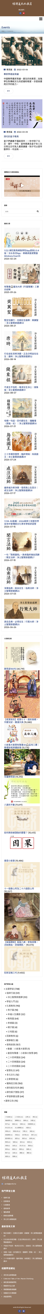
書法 (22, 1142)
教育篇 (9, 69)
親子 (7, 1153)
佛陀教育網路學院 (10, 1282)
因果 (22, 1124)
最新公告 (9, 1101)
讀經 (29, 1153)
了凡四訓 (8, 1117)
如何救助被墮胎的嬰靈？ (16, 832)
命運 (33, 1120)
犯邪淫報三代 (10, 973)
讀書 (22, 1153)
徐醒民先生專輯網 (10, 1293)
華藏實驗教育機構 (10, 1289)
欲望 (29, 1142)
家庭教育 (8, 1135)
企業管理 (11, 1079)
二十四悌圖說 (14, 1062)
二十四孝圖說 (14, 1057)
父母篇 (11, 1031)
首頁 (3, 31)
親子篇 (11, 1027)
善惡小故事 (9, 860)
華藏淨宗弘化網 (9, 1286)
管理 (30, 1145)
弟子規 (25, 1135)
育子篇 (11, 1010)
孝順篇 (11, 1023)
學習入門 (11, 1001)
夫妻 (28, 1127)
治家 (14, 1145)
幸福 (17, 1135)
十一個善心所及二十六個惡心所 (19, 888)
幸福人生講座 (14, 1014)
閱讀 (14, 1156)
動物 (25, 1120)
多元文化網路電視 (10, 1219)
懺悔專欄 (7, 1212)
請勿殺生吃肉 (13, 1088)
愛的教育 (8, 1138)
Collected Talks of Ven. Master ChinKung (18, 1279)
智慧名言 (11, 1070)
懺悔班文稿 (12, 1083)
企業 (28, 1117)
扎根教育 (11, 1006)
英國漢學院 (8, 1297)
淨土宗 (22, 1145)
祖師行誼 (11, 993)
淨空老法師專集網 (10, 1275)
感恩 (17, 1138)
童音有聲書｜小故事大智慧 (20, 1053)
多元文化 (11, 1075)
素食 (7, 1149)
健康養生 (11, 1040)
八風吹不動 (9, 805)
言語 (14, 1153)
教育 (7, 1142)
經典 (14, 1149)
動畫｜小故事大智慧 (17, 1049)
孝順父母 (16, 1131)
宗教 (25, 1131)
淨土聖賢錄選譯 (15, 997)
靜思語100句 (10, 669)
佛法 (35, 1117)
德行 (34, 1135)
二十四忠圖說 (14, 1066)
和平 (7, 1124)
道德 (7, 1156)
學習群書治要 (13, 1096)
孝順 (7, 1131)
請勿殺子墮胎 (13, 1092)
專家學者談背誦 (11, 74)
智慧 (15, 1142)
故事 (32, 1138)
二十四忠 (19, 1117)
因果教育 (11, 1036)
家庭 (32, 1131)
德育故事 (11, 1044)
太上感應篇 (19, 1127)
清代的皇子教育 (11, 136)
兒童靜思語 (9, 777)
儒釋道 (18, 1120)
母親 (7, 1145)
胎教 (28, 1149)
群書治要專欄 (8, 1216)
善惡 (14, 1124)
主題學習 (9, 989)
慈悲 (24, 1138)
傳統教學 (8, 1120)
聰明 (21, 1149)
